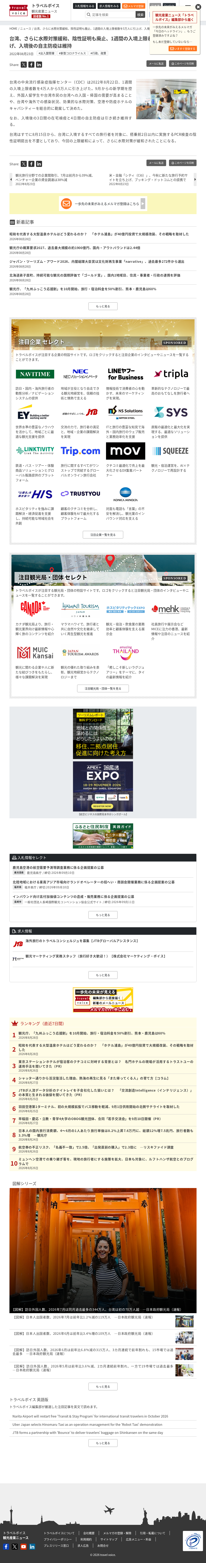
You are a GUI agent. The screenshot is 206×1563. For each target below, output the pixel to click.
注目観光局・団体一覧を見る (103, 688)
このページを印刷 (184, 63)
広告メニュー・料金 (138, 1539)
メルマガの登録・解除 (117, 1533)
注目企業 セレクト (42, 342)
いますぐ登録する (184, 48)
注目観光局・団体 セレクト (53, 577)
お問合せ (103, 1545)
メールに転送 (156, 63)
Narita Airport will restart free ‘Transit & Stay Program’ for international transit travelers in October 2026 (90, 1416)
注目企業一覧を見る (103, 535)
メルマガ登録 (135, 6)
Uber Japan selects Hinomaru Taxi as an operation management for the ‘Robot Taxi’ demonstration (87, 1424)
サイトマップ (108, 1539)
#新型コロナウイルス (72, 53)
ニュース (25, 28)
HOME (13, 28)
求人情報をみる (109, 6)
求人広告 (83, 1545)
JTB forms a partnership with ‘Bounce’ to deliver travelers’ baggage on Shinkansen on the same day (87, 1432)
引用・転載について (152, 1533)
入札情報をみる (84, 6)
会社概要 (89, 1533)
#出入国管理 (46, 53)
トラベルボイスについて (59, 1533)
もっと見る (103, 306)
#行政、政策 (98, 53)
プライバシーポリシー (58, 1539)
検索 (140, 14)
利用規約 (86, 1539)
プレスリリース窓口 (56, 1545)
